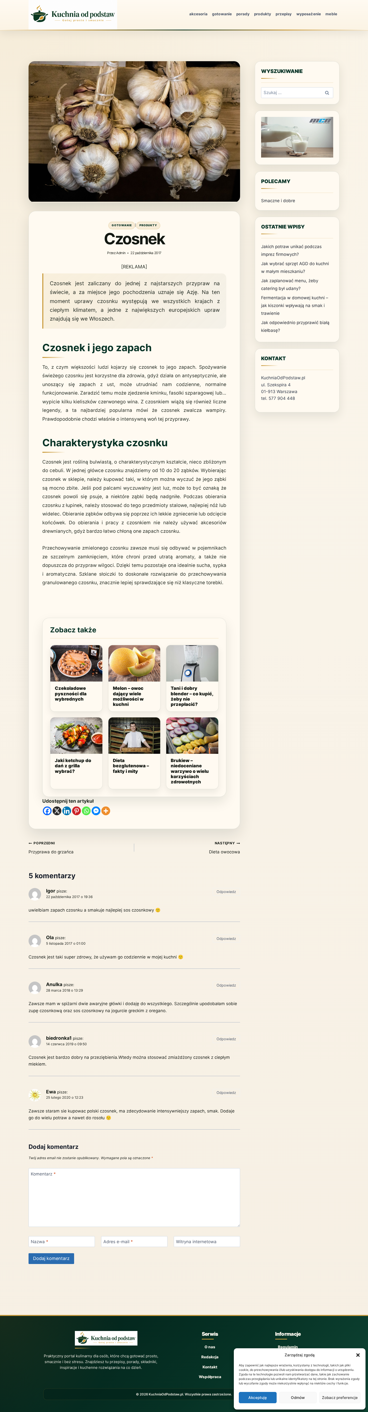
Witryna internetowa (196, 1241)
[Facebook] (47, 810)
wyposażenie (308, 14)
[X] (57, 810)
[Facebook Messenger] (96, 810)
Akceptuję (257, 1397)
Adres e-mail (118, 1241)
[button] (357, 1355)
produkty (262, 14)
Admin (120, 253)
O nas (210, 1347)
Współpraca (210, 1376)
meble (331, 14)
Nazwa (39, 1241)
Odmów (298, 1397)
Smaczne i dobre (278, 200)
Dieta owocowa (224, 847)
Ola (50, 937)
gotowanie (222, 14)
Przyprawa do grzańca (51, 847)
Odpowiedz (226, 891)
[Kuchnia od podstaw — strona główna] (106, 1339)
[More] (105, 810)
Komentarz (43, 1173)
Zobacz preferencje (340, 1397)
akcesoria (198, 14)
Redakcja (210, 1357)
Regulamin (288, 1347)
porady (243, 14)
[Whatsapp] (86, 810)
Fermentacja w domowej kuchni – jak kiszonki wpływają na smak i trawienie (294, 305)
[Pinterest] (76, 810)
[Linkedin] (66, 810)
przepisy (284, 14)
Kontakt (210, 1367)
